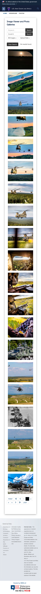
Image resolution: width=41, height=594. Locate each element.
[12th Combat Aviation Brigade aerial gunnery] (20, 59)
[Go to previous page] (20, 499)
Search (29, 30)
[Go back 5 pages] (16, 499)
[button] (9, 4)
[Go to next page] (16, 502)
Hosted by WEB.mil (19, 583)
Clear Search (12, 44)
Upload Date (24, 38)
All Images (12, 38)
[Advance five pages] (19, 502)
